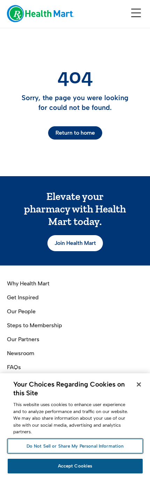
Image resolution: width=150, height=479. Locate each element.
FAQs (14, 367)
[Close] (139, 384)
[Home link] (40, 14)
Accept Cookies (75, 466)
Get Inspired (23, 297)
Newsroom (20, 353)
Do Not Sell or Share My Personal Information (75, 446)
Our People (21, 311)
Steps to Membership (34, 325)
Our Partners (23, 339)
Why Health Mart (28, 283)
